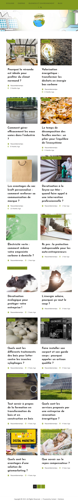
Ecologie (10, 3)
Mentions (61, 499)
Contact (53, 499)
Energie (21, 3)
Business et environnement (41, 3)
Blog (60, 3)
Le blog (11, 320)
